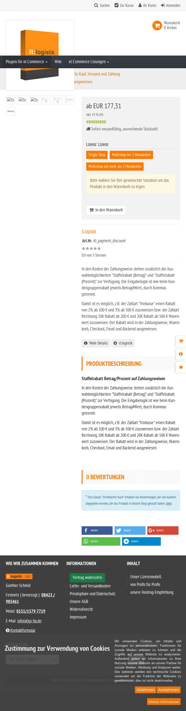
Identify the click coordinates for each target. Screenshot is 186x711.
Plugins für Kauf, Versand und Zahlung (91, 74)
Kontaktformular (22, 630)
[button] (97, 530)
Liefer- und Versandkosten (90, 586)
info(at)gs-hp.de (29, 621)
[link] (158, 25)
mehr (169, 504)
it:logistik (124, 343)
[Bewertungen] (181, 367)
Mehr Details (97, 343)
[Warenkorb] (181, 341)
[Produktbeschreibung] (181, 354)
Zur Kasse (127, 5)
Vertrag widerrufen (87, 577)
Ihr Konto (149, 5)
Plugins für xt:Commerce (25, 61)
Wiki (58, 61)
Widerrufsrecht (81, 609)
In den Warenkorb (108, 210)
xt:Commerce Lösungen (88, 61)
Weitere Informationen (163, 702)
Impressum (78, 617)
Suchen (105, 5)
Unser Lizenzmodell (145, 576)
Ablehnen (145, 689)
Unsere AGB (79, 601)
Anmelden (173, 5)
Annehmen (168, 689)
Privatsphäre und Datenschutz (93, 593)
